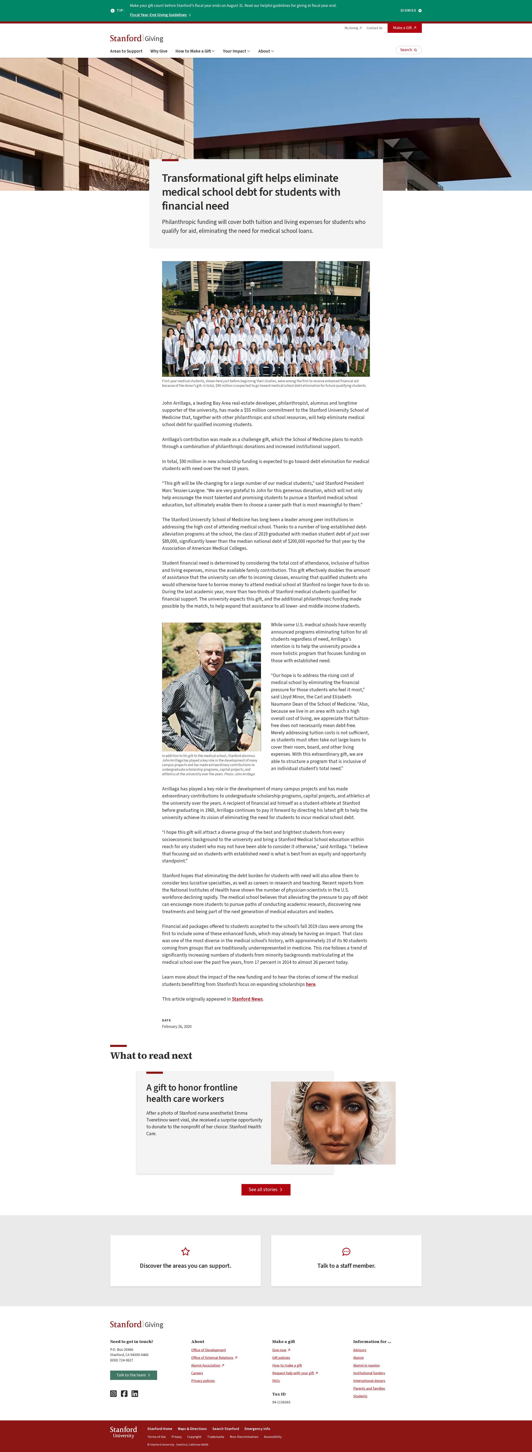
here (310, 984)
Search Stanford (225, 1428)
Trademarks (215, 1437)
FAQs (276, 1380)
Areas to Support (126, 51)
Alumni (358, 1357)
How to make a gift (287, 1365)
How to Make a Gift (193, 51)
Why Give (158, 51)
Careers (197, 1373)
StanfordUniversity (123, 1433)
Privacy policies (203, 1380)
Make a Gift (402, 28)
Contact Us (375, 28)
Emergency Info (257, 1428)
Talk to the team (131, 1375)
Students (360, 1396)
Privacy (176, 1437)
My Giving (351, 28)
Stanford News (247, 999)
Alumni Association (205, 1365)
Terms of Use (156, 1437)
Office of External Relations (212, 1357)
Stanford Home (159, 1428)
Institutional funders (369, 1373)
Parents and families (369, 1388)
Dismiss (408, 11)
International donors (369, 1380)
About (264, 51)
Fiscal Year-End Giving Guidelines (158, 15)
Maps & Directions (192, 1428)
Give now (279, 1350)
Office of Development (208, 1350)
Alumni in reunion (366, 1365)
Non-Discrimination (244, 1437)
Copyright (194, 1437)
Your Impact (234, 51)
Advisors (359, 1350)
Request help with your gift (293, 1373)
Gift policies (281, 1357)
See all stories (263, 1189)
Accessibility (273, 1437)
